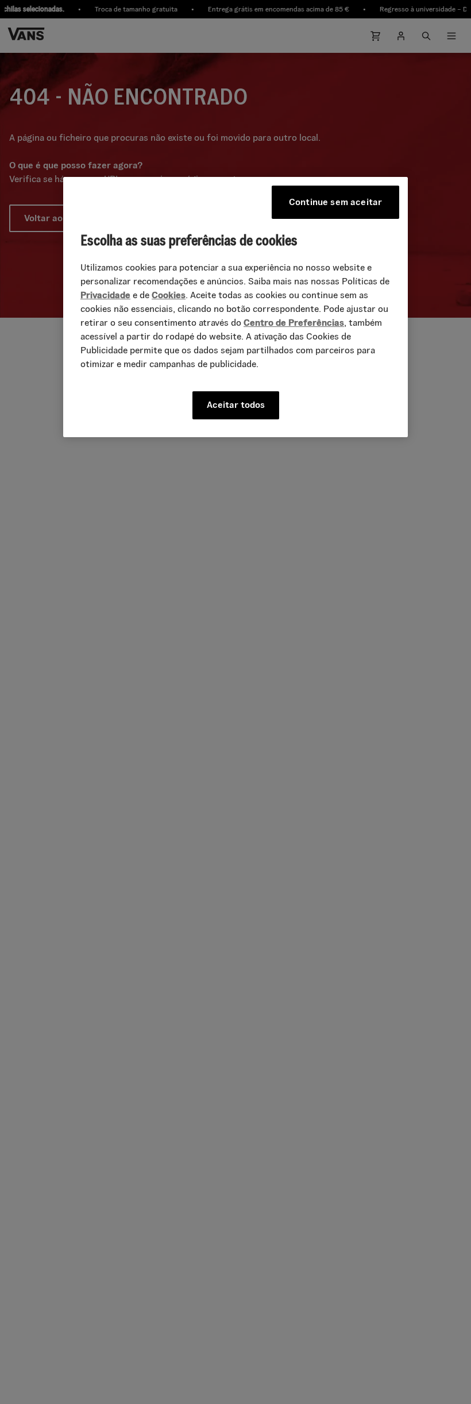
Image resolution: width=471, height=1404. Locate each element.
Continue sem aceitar (335, 202)
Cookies (169, 295)
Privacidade (105, 295)
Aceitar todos (236, 405)
